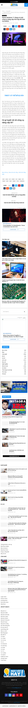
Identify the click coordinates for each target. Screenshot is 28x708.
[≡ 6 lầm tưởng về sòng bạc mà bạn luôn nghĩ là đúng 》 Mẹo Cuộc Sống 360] (4, 539)
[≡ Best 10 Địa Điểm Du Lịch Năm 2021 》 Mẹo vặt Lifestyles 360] (4, 532)
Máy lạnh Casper (4, 616)
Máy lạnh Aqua (4, 621)
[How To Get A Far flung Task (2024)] (4, 499)
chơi (7, 179)
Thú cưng (4, 372)
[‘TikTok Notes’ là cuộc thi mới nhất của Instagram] (5, 430)
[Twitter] (9, 695)
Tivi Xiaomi (3, 654)
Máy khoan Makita (5, 546)
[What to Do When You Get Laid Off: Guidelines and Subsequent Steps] (4, 477)
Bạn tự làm (4, 350)
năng (14, 181)
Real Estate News (4, 602)
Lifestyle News (4, 658)
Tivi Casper (3, 638)
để (22, 179)
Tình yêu (4, 373)
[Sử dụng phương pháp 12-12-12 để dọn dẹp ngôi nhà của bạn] (5, 423)
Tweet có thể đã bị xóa (14, 95)
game (4, 181)
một (10, 181)
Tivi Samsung (4, 645)
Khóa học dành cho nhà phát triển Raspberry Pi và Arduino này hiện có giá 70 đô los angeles (13, 302)
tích (18, 181)
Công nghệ (4, 15)
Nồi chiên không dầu (5, 625)
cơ (9, 179)
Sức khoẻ (4, 368)
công (13, 179)
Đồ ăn (3, 356)
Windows (22, 181)
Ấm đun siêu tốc (4, 627)
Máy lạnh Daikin (4, 612)
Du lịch (3, 358)
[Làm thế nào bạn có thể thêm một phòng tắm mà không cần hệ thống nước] (5, 452)
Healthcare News (4, 656)
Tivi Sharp (3, 647)
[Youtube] (21, 695)
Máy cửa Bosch (4, 548)
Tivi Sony (3, 649)
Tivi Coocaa (3, 640)
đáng (20, 179)
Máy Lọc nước (4, 631)
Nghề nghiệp (5, 364)
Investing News (4, 600)
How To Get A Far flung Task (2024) (15, 497)
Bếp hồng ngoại (4, 632)
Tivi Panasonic (4, 643)
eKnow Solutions (17, 702)
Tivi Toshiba (3, 653)
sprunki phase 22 (13, 706)
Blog (3, 352)
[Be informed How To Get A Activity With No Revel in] (4, 492)
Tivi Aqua (3, 636)
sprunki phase (5, 706)
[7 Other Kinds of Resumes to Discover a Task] (4, 484)
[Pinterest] (17, 695)
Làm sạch (4, 360)
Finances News (4, 598)
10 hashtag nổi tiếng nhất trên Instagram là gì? (12, 416)
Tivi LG (2, 642)
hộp (7, 181)
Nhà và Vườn (5, 366)
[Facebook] (6, 695)
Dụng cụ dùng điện (5, 551)
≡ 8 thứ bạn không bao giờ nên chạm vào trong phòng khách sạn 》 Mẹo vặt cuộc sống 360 (16, 509)
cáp (3, 179)
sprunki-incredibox (22, 706)
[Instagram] (13, 695)
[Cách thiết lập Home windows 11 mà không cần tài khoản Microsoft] (4, 576)
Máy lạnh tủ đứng (4, 623)
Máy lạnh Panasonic (5, 620)
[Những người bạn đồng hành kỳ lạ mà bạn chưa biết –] (5, 445)
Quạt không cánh (4, 629)
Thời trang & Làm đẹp (7, 370)
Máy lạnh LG (3, 611)
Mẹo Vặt (4, 23)
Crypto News (3, 596)
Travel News (3, 660)
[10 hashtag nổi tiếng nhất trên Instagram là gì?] (14, 407)
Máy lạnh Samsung (5, 614)
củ (16, 179)
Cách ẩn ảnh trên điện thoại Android (14, 202)
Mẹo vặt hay (5, 172)
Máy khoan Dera (4, 550)
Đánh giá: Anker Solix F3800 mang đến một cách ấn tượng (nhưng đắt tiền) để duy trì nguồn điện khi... (17, 589)
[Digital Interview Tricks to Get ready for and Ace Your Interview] (5, 437)
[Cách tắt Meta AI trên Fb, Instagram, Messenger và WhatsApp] (4, 583)
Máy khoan (3, 604)
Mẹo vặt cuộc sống (13, 172)
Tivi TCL (2, 651)
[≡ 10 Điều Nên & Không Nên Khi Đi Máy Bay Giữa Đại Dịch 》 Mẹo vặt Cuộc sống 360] (4, 525)
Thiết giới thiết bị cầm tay (6, 544)
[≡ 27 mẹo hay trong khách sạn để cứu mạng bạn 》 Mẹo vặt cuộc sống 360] (4, 517)
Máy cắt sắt (3, 553)
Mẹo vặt (4, 362)
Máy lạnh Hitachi (4, 618)
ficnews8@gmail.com (16, 687)
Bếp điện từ (3, 634)
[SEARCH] (24, 311)
